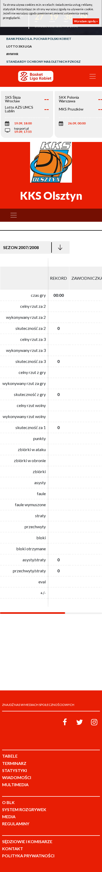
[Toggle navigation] (92, 76)
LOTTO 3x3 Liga (19, 46)
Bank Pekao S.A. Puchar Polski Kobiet (38, 39)
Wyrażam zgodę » (86, 21)
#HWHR (12, 54)
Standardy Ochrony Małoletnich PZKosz (43, 62)
